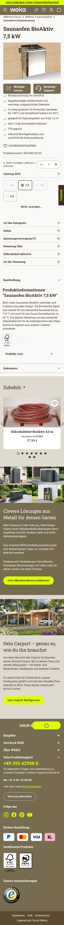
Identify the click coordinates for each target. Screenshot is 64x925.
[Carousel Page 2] (22, 453)
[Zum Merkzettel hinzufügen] (54, 403)
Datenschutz (42, 915)
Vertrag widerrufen (20, 796)
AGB (29, 915)
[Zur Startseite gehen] (18, 9)
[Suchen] (36, 10)
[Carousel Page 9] (34, 457)
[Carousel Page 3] (27, 453)
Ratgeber (9, 735)
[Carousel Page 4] (32, 453)
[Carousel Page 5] (36, 453)
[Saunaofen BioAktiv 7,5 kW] (32, 61)
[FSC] (9, 862)
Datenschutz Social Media (32, 920)
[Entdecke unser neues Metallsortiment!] (32, 485)
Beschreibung (11, 280)
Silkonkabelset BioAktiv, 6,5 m (32, 431)
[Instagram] (6, 816)
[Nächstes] (62, 424)
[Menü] (5, 10)
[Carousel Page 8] (30, 457)
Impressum (18, 915)
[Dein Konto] (51, 10)
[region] (32, 61)
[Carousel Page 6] (41, 453)
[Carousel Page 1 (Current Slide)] (18, 453)
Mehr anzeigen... (32, 206)
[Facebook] (14, 816)
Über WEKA (11, 750)
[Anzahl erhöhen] (56, 164)
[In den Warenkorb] (46, 725)
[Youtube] (29, 816)
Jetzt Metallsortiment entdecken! (28, 580)
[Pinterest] (21, 816)
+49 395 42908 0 (20, 763)
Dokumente (10, 368)
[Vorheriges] (1, 424)
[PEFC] (25, 860)
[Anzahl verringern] (41, 164)
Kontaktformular (31, 786)
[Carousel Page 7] (45, 453)
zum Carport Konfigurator (23, 700)
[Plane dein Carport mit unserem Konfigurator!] (32, 617)
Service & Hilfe (13, 743)
